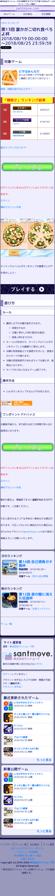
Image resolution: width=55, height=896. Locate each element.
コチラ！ (38, 664)
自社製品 (27, 14)
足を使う (22, 108)
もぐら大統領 (22, 120)
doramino (18, 111)
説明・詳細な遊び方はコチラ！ (16, 89)
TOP (3, 23)
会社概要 (45, 14)
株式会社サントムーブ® (22, 646)
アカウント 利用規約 (27, 852)
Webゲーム (9, 14)
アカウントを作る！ (13, 686)
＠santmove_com (33, 531)
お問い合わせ (27, 859)
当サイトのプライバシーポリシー (27, 848)
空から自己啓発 (40, 576)
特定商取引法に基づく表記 (27, 855)
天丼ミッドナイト (41, 608)
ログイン (5, 200)
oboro (16, 123)
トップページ (7, 844)
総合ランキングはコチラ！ (14, 147)
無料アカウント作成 (11, 207)
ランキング (13, 23)
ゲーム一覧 (6, 623)
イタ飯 (22, 131)
